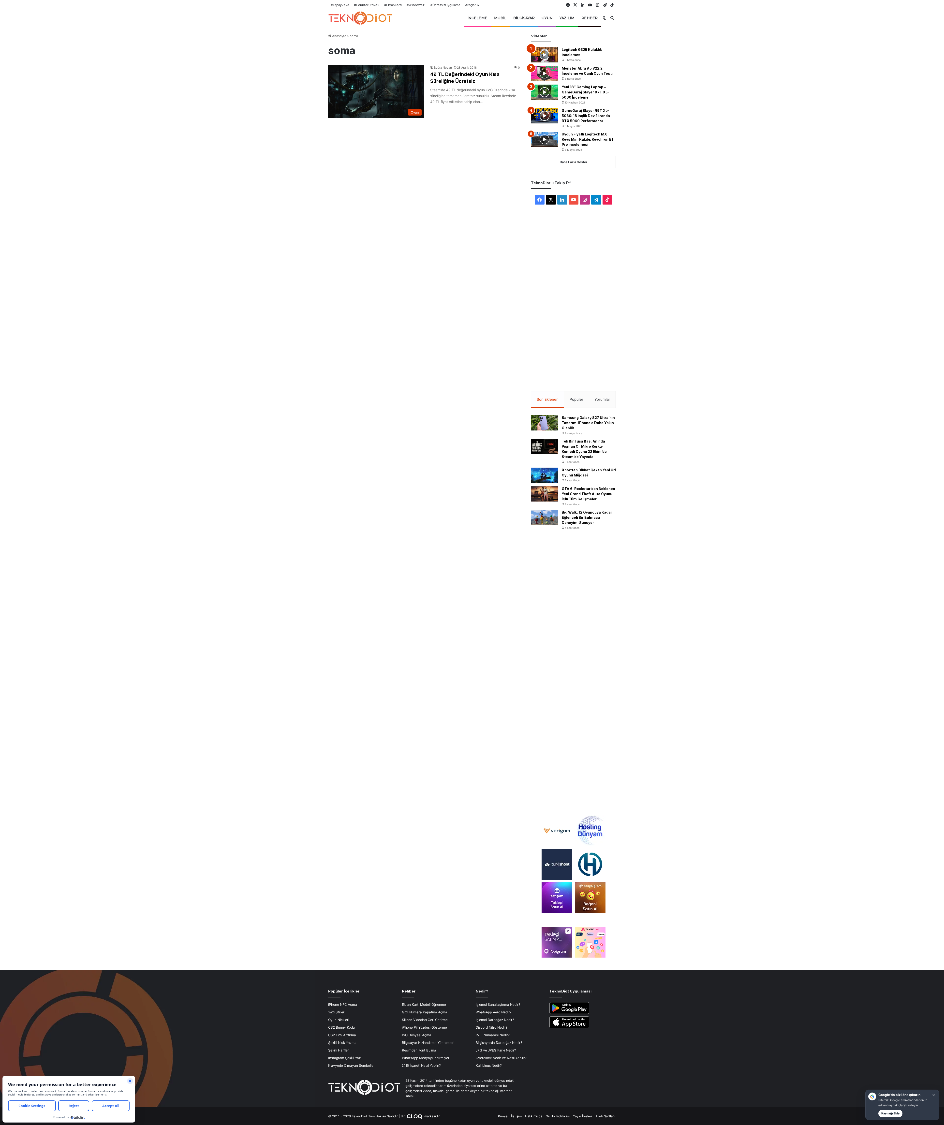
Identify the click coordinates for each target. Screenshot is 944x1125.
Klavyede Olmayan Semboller (351, 1065)
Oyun (547, 18)
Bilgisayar (524, 18)
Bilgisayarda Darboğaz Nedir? (499, 1043)
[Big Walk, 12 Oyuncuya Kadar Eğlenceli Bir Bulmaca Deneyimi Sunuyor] (544, 517)
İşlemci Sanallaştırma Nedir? (498, 1005)
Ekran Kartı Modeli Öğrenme (424, 1005)
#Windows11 (416, 5)
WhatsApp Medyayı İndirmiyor (425, 1058)
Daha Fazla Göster (573, 162)
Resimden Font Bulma (419, 1050)
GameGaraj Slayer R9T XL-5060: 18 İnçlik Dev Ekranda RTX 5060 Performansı (586, 115)
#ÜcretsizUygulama (445, 5)
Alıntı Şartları (605, 1116)
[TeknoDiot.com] (360, 18)
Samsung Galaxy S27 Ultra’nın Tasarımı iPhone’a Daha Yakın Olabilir (588, 422)
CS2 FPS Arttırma (342, 1035)
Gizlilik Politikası (558, 1116)
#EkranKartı (393, 5)
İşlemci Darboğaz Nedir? (495, 1020)
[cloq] (415, 1116)
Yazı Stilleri (336, 1012)
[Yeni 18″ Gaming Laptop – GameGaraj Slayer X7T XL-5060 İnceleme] (544, 92)
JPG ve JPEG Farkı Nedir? (496, 1050)
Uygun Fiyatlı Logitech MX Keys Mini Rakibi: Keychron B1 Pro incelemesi (587, 139)
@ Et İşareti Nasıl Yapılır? (421, 1065)
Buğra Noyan (443, 67)
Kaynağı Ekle (890, 1113)
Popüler (576, 399)
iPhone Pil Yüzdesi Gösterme (424, 1027)
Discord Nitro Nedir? (491, 1027)
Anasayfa (338, 36)
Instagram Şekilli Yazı (344, 1058)
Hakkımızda (533, 1116)
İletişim (516, 1116)
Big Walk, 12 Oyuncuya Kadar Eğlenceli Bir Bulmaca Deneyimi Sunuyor (587, 517)
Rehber (589, 18)
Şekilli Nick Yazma (342, 1043)
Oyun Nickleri (338, 1020)
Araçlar (470, 5)
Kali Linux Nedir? (489, 1065)
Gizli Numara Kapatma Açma (424, 1012)
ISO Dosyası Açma (416, 1035)
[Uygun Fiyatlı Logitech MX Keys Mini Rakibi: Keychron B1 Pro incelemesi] (544, 139)
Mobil (500, 18)
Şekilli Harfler (338, 1050)
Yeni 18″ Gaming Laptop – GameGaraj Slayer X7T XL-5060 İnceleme (585, 92)
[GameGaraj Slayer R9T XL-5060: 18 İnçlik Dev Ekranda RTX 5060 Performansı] (544, 115)
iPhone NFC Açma (342, 1005)
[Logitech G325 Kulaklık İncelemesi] (544, 54)
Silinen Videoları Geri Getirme (425, 1020)
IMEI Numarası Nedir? (493, 1035)
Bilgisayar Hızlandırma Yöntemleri (428, 1043)
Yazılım (567, 18)
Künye (503, 1116)
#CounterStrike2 (366, 5)
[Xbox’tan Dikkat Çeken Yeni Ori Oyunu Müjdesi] (544, 475)
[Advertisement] (573, 291)
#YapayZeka (340, 5)
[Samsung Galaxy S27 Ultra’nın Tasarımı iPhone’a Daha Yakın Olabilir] (544, 422)
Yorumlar (602, 399)
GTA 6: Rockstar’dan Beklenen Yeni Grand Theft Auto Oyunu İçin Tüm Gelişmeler (588, 494)
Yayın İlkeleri (582, 1116)
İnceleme (477, 18)
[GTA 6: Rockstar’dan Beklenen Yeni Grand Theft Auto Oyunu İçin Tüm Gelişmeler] (544, 494)
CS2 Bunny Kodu (341, 1027)
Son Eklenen (548, 399)
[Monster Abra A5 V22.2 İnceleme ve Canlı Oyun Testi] (544, 73)
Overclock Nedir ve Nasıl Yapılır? (501, 1058)
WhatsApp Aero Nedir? (493, 1012)
